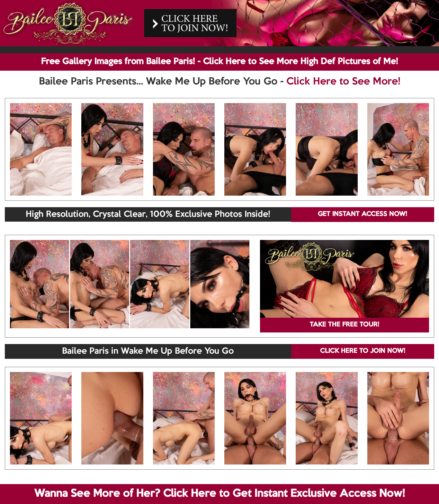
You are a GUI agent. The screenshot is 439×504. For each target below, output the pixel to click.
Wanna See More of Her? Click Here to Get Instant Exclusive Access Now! (219, 494)
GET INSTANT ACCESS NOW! (362, 214)
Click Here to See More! (343, 81)
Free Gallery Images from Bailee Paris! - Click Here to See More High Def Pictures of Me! (219, 62)
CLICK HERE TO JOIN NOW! (362, 351)
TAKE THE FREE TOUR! (344, 325)
